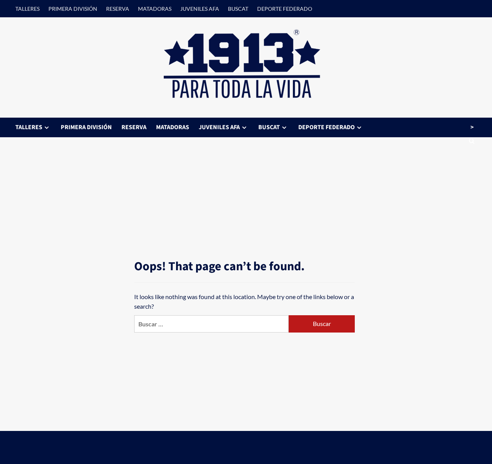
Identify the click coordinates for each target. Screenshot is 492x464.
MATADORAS (154, 8)
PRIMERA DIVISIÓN (72, 8)
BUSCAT (238, 8)
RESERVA (117, 8)
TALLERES (27, 8)
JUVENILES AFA (199, 8)
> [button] (472, 127)
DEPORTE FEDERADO (284, 8)
